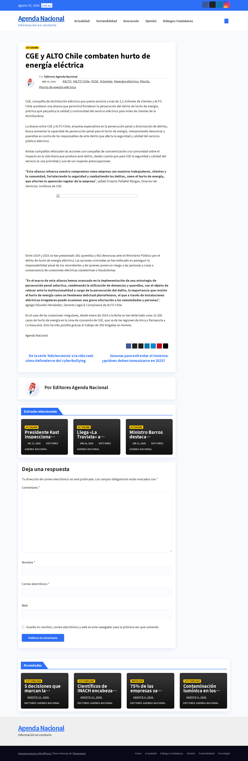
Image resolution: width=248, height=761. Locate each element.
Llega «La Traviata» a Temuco (88, 436)
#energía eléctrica (126, 81)
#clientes (106, 81)
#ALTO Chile (81, 81)
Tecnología (224, 753)
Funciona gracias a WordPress (34, 753)
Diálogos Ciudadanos (178, 21)
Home (138, 753)
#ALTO (66, 81)
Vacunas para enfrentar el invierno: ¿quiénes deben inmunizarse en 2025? (135, 358)
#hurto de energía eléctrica (57, 87)
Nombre (28, 562)
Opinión (151, 21)
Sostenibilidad (106, 21)
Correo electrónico (35, 584)
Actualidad (82, 21)
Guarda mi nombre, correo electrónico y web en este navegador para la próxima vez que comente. (92, 627)
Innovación (131, 21)
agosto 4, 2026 (143, 697)
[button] (220, 21)
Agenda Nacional (41, 18)
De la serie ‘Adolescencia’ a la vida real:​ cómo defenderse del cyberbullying (59, 358)
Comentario (31, 487)
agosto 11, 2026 (38, 697)
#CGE (94, 81)
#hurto (144, 81)
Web (25, 605)
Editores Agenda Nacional (60, 76)
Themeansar (79, 753)
